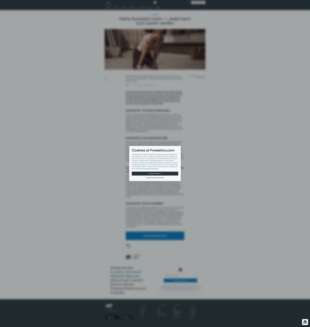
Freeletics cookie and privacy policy (146, 169)
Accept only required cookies (155, 178)
